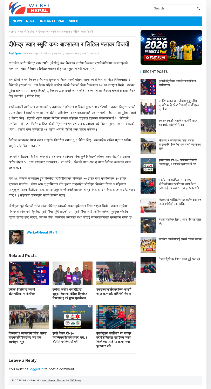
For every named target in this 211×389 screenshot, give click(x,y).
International (52, 21)
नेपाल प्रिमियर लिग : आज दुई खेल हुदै (179, 259)
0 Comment (91, 53)
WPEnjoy (75, 380)
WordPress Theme (54, 380)
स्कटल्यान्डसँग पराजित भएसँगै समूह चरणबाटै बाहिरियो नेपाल (113, 291)
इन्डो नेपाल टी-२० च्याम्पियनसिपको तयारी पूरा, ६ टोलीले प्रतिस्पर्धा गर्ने (70, 337)
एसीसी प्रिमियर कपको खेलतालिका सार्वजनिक (22, 291)
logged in (36, 369)
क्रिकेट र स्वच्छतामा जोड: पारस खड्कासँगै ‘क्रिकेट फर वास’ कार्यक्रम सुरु (28, 337)
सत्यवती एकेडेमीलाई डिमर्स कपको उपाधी (180, 239)
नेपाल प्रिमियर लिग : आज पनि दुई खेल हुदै (180, 221)
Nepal (31, 21)
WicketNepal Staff (35, 53)
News (17, 21)
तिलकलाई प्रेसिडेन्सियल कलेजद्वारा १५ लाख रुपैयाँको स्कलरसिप (180, 202)
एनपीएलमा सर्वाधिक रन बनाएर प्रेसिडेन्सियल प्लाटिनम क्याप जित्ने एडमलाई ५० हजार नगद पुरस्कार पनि (113, 339)
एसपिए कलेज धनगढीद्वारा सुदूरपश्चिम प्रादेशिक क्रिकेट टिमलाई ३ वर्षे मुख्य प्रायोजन (70, 293)
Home (12, 31)
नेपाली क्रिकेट (27, 31)
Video (73, 21)
